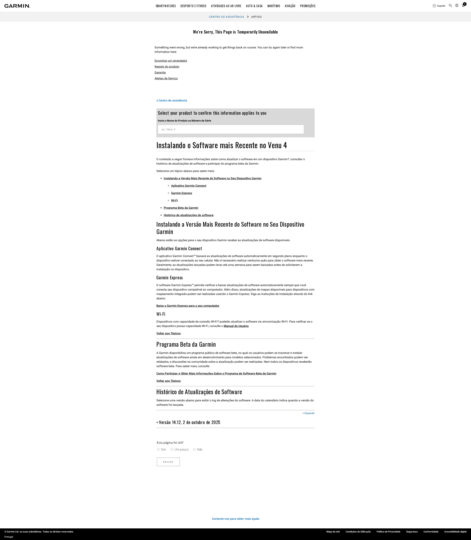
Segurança (412, 531)
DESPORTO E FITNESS (193, 6)
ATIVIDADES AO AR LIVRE (226, 6)
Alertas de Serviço (166, 78)
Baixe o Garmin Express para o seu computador (187, 305)
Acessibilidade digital (455, 531)
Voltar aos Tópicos (168, 333)
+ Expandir (308, 413)
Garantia (160, 72)
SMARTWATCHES (166, 6)
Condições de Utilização (358, 531)
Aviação (290, 6)
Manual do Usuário (236, 326)
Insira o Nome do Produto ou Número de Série (184, 120)
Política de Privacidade (388, 531)
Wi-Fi (174, 200)
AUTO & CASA (254, 6)
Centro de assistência (226, 16)
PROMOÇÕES (307, 6)
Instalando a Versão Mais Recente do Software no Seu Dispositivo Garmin (212, 178)
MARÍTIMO (274, 6)
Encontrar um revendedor (171, 60)
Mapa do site (333, 531)
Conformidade (431, 531)
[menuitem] (439, 6)
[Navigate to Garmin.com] (17, 6)
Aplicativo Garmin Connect (188, 185)
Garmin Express (181, 193)
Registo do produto (167, 66)
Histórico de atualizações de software (189, 215)
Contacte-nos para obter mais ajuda (235, 518)
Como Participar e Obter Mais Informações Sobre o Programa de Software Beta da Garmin (216, 373)
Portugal (8, 536)
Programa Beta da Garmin (181, 208)
